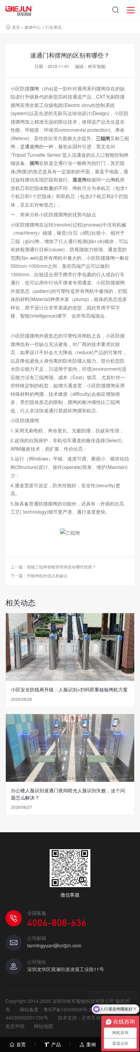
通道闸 (32, 146)
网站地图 (43, 1026)
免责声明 (14, 1026)
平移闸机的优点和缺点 (47, 575)
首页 (16, 27)
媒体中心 (32, 27)
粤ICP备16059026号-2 (67, 1009)
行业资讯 (53, 27)
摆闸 (34, 88)
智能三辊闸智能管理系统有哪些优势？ (61, 567)
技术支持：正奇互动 (79, 1017)
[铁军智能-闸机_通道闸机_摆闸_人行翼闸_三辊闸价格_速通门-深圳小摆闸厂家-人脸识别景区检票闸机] (19, 10)
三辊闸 (103, 138)
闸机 (115, 179)
